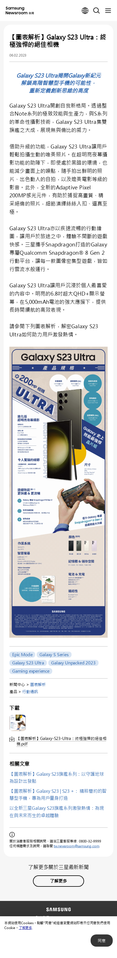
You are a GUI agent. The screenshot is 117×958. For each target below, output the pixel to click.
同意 (102, 940)
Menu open (108, 10)
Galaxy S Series (53, 654)
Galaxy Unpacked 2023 (73, 663)
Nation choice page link (85, 10)
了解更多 (25, 927)
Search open (96, 10)
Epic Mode (22, 654)
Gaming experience (30, 671)
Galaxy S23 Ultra (28, 663)
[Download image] (17, 723)
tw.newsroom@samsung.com (76, 846)
